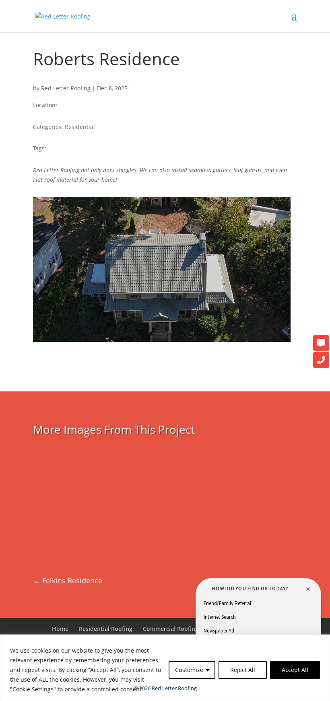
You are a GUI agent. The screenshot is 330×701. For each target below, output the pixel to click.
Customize (189, 670)
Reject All (242, 670)
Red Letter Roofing (66, 88)
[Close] (321, 641)
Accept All (295, 670)
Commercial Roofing (170, 628)
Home (60, 628)
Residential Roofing (105, 628)
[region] (165, 667)
